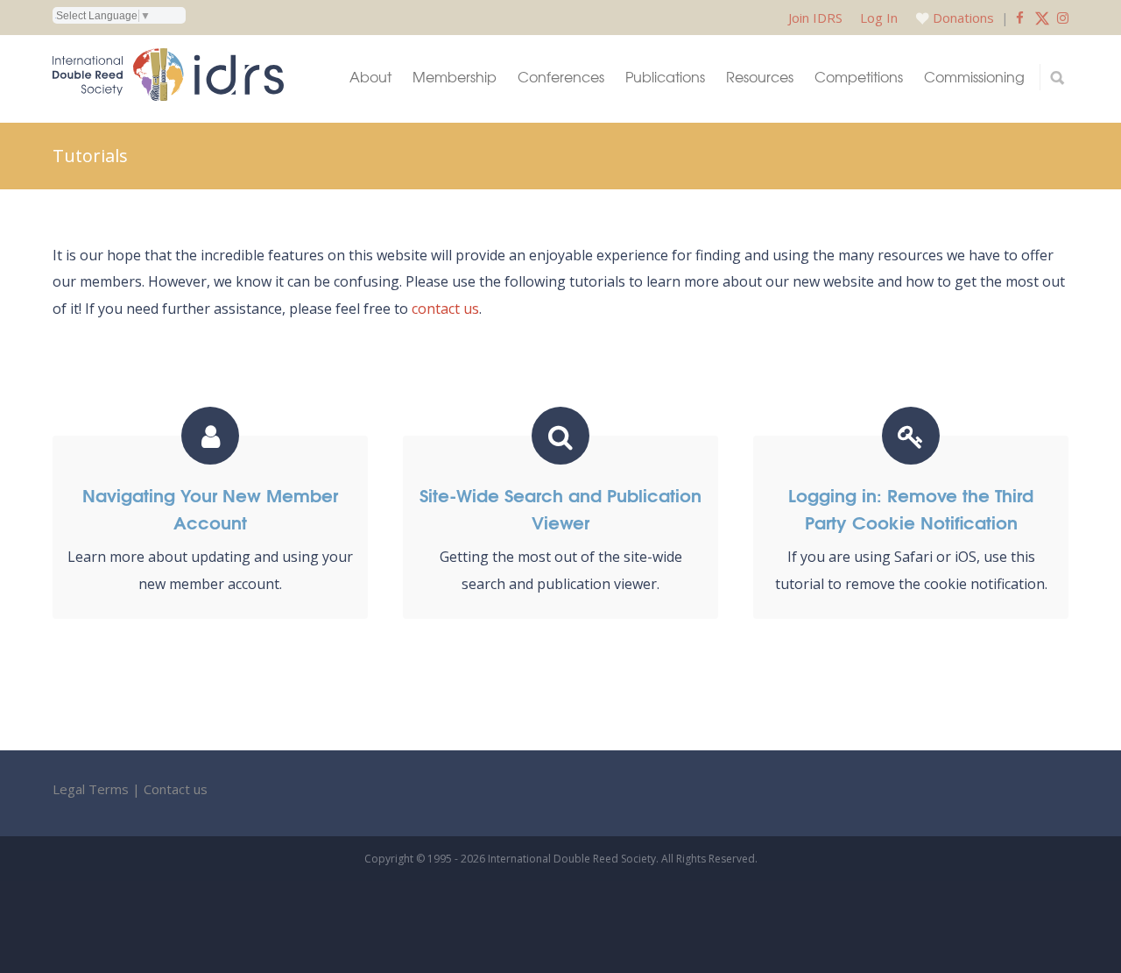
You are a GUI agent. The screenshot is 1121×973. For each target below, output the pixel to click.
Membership (454, 77)
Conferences (561, 77)
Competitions (858, 77)
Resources (759, 77)
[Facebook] (1020, 17)
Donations (963, 17)
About (370, 77)
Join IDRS (815, 17)
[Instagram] (1062, 17)
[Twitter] (1042, 17)
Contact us (176, 789)
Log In (879, 17)
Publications (665, 77)
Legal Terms (91, 789)
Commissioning (974, 77)
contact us (445, 308)
